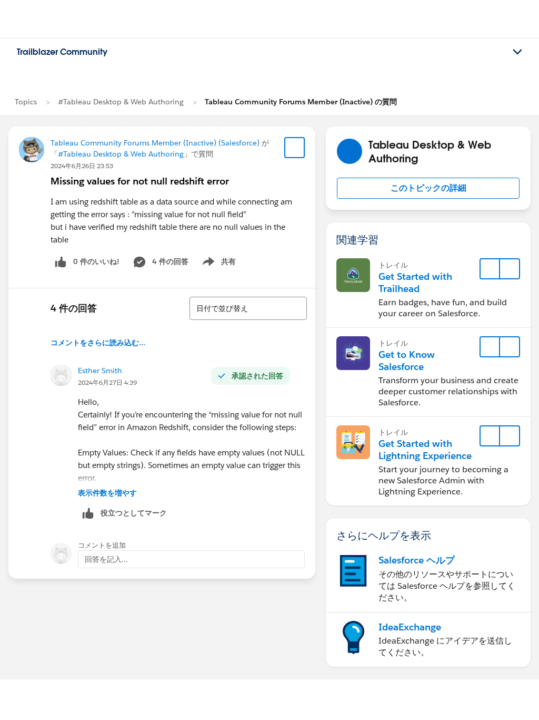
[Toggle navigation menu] (517, 52)
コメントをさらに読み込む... (98, 342)
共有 (217, 263)
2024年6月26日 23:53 (82, 165)
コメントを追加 (102, 545)
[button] (428, 188)
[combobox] (248, 308)
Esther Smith (100, 370)
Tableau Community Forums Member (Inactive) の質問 (301, 101)
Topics (26, 101)
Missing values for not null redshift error (140, 181)
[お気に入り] (294, 147)
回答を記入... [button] (106, 559)
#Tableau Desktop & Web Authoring (121, 101)
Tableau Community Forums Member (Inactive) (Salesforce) (155, 143)
